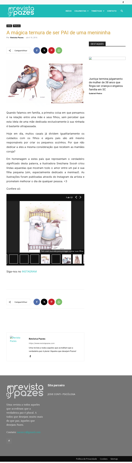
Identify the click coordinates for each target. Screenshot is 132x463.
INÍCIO (68, 11)
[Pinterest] (51, 50)
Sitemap (114, 459)
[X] (44, 50)
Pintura (17, 26)
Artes (9, 26)
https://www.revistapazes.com (42, 343)
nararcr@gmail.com (29, 432)
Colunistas (80, 11)
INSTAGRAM (30, 271)
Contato (111, 11)
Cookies (103, 459)
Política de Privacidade (86, 459)
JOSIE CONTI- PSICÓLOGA (61, 394)
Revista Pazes (17, 37)
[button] (122, 11)
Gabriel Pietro (95, 93)
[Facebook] (123, 2)
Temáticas (96, 11)
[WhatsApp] (59, 50)
